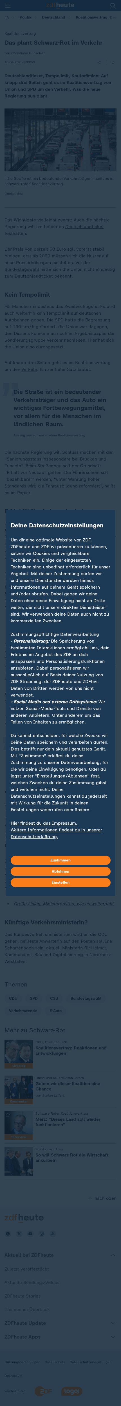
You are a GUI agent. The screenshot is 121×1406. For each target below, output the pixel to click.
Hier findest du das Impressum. (44, 823)
